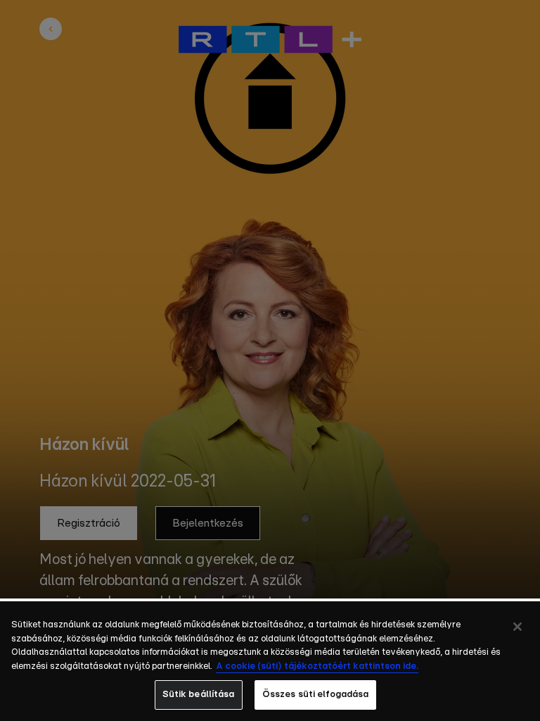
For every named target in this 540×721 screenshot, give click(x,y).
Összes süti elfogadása (315, 694)
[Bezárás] (517, 626)
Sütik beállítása (198, 694)
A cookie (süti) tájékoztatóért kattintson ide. (317, 666)
